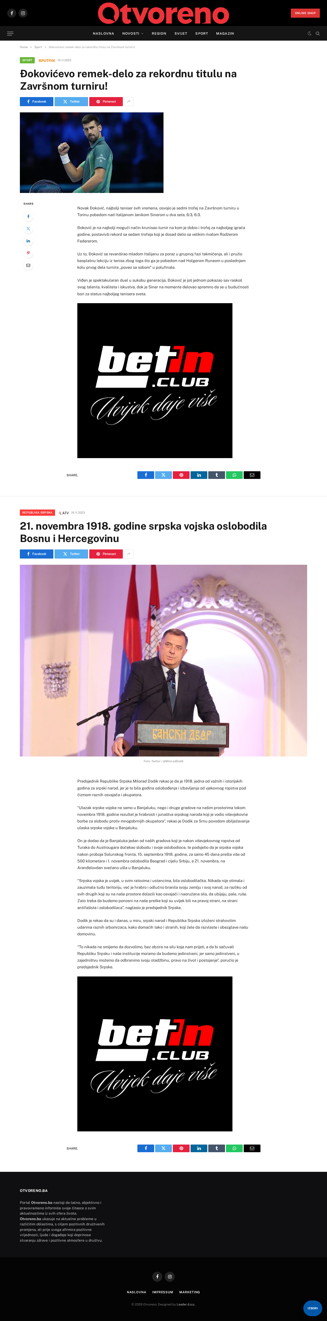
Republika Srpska (37, 512)
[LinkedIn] (28, 241)
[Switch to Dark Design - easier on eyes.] (309, 33)
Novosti (130, 33)
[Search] (317, 33)
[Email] (28, 265)
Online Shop (305, 13)
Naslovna (103, 33)
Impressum (162, 1292)
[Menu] (10, 33)
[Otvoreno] (163, 13)
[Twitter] (28, 228)
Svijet (181, 33)
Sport (201, 33)
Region (159, 33)
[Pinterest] (28, 253)
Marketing (189, 1292)
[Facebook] (28, 216)
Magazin (225, 33)
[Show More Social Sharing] (129, 101)
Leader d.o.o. (186, 1304)
